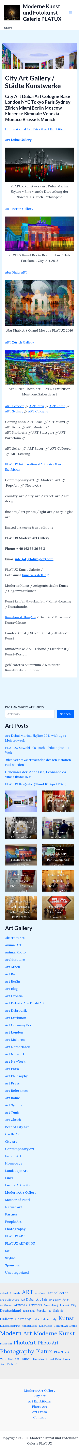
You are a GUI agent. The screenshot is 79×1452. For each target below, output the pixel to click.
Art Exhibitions (39, 1401)
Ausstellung (51, 1305)
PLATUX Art (63, 1352)
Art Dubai (27, 1299)
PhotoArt (25, 1342)
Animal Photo (15, 952)
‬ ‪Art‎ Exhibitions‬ (59, 1359)
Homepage (13, 1163)
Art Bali (10, 974)
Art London (14, 1032)
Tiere (3, 1359)
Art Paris (12, 1069)
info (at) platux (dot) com (34, 559)
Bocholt (64, 1305)
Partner (11, 1214)
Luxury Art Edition (19, 1185)
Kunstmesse (29, 1325)
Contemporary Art (19, 1149)
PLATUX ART (15, 1236)
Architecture (15, 959)
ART (8, 406)
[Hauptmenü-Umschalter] (70, 12)
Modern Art (16, 1333)
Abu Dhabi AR (15, 272)
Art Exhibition (15, 1018)
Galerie (58, 1311)
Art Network (15, 1054)
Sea (8, 1251)
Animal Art (13, 945)
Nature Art (13, 1207)
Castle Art (13, 1134)
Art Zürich (13, 1120)
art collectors (9, 1299)
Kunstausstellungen (20, 617)
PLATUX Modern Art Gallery (24, 707)
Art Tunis (12, 1112)
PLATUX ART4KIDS (20, 1243)
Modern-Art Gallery (20, 1192)
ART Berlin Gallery (19, 209)
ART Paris (36, 406)
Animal (4, 1293)
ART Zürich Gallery (19, 342)
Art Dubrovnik (16, 1010)
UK (17, 1359)
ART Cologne (38, 411)
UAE (11, 1359)
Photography (15, 1229)
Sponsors (12, 1265)
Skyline (10, 1258)
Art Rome (12, 1098)
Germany (23, 1319)
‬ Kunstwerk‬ (39, 1359)
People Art (13, 1222)
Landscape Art (16, 1171)
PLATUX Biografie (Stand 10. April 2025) (35, 784)
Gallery (6, 1319)
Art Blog (11, 989)
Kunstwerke (45, 1325)
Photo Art (48, 1343)
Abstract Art (15, 938)
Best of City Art (17, 1127)
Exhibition (29, 1310)
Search (65, 714)
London (18, 406)
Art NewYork (15, 1061)
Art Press (12, 1083)
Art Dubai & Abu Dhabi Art (25, 1003)
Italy (53, 1319)
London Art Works (65, 1325)
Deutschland (10, 1310)
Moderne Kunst (54, 1333)
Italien (45, 1319)
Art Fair (41, 1299)
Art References (17, 1090)
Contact (39, 1417)
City (73, 1305)
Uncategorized (17, 1272)
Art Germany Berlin (20, 1025)
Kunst (66, 1318)
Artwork (20, 1305)
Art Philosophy (16, 1076)
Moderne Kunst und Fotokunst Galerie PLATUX (42, 12)
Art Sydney (13, 1105)
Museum (6, 1343)
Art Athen (12, 967)
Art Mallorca (15, 1040)
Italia (36, 1319)
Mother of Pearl (17, 1200)
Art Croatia (14, 996)
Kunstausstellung (35, 575)
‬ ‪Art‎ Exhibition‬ (11, 1364)
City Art (11, 1141)
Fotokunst (43, 1311)
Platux (44, 1351)
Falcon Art (13, 1156)
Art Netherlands (17, 1047)
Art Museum (6, 1305)
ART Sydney (14, 411)
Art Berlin (12, 981)
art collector (58, 1293)
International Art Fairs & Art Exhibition (35, 129)
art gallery (55, 1299)
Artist (66, 1299)
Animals (15, 1293)
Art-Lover (40, 1293)
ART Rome (57, 406)
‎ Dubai (25, 1359)
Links (9, 1178)
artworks (35, 1305)
